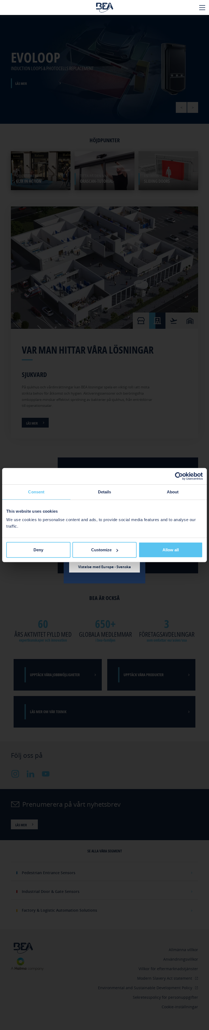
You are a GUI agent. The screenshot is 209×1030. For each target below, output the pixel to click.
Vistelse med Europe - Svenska (104, 566)
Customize (101, 550)
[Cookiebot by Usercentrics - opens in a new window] (179, 476)
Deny (38, 550)
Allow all (170, 550)
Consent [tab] (36, 491)
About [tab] (173, 491)
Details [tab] (104, 491)
